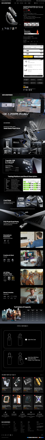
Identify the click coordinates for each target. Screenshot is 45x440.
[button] (36, 3)
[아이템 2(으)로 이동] (5, 28)
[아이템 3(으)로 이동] (8, 28)
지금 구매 (38, 56)
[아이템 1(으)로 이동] (3, 29)
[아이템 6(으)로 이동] (16, 28)
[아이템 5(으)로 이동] (13, 28)
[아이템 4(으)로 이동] (10, 28)
